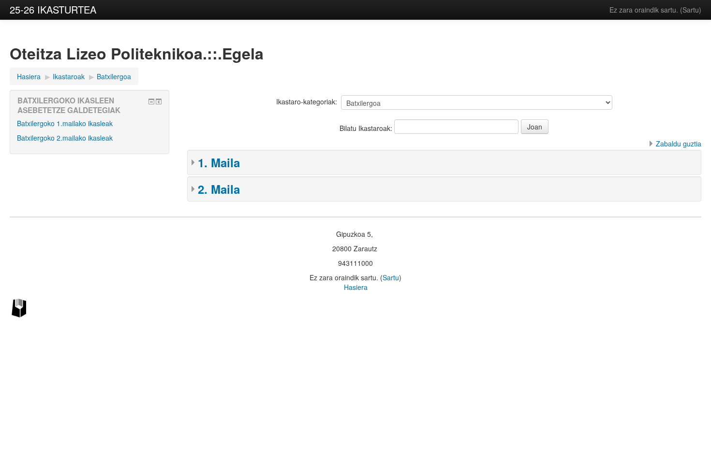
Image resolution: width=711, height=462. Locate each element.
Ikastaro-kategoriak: (306, 101)
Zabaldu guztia (678, 143)
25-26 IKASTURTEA (53, 9)
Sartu (690, 9)
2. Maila (219, 189)
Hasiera (356, 287)
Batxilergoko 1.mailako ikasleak (65, 123)
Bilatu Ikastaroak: (367, 128)
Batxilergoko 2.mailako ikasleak (65, 138)
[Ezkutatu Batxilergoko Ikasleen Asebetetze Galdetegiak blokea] (151, 101)
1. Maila (219, 162)
